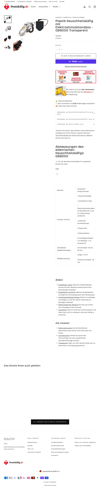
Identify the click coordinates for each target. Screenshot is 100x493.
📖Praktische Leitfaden (24, 1)
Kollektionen (67, 17)
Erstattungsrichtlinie (57, 445)
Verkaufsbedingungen (58, 449)
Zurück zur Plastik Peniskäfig (51, 422)
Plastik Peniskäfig (78, 17)
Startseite (58, 17)
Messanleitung (32, 442)
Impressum (54, 455)
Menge (58, 45)
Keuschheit (44, 7)
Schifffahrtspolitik (57, 442)
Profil (5, 444)
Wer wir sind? (53, 1)
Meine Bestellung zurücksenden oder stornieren (14, 448)
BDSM (56, 7)
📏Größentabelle (9, 1)
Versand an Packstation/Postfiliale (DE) (75, 113)
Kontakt (61, 1)
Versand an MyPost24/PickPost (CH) (75, 119)
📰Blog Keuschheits (40, 1)
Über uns (30, 449)
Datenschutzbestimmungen (60, 452)
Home (33, 7)
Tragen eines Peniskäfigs (83, 445)
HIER (57, 169)
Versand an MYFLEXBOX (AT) (70, 124)
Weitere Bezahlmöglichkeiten (76, 66)
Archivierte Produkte (34, 452)
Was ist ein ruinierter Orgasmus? (85, 442)
